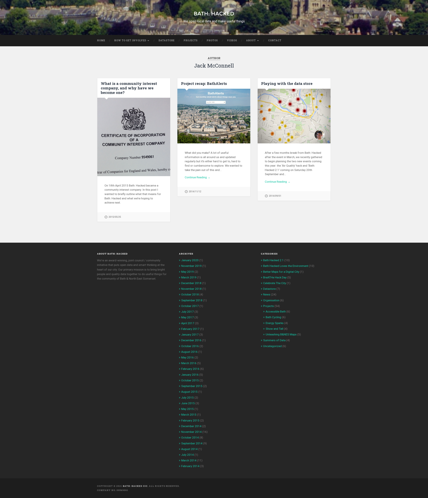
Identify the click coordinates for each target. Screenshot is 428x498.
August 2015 (189, 391)
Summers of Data (274, 340)
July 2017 (187, 311)
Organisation (271, 300)
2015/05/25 (115, 217)
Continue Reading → (197, 177)
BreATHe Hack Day (275, 277)
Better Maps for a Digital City (281, 271)
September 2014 (191, 443)
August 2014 (189, 449)
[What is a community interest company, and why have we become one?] (133, 137)
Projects (191, 40)
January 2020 (190, 260)
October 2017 (190, 306)
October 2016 (190, 346)
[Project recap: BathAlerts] (213, 116)
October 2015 (190, 380)
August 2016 (189, 351)
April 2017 (187, 323)
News (266, 294)
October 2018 (190, 294)
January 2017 (190, 334)
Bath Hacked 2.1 (273, 260)
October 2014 (190, 437)
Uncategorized (272, 346)
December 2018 (191, 283)
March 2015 (188, 414)
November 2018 (191, 288)
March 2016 (188, 363)
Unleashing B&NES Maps (281, 334)
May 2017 (187, 317)
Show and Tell (274, 328)
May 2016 (187, 357)
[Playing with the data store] (294, 116)
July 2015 (187, 397)
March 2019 (188, 277)
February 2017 (190, 329)
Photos (212, 40)
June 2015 (188, 403)
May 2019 (187, 271)
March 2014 (188, 460)
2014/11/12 (195, 191)
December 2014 (191, 426)
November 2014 (191, 431)
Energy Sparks (275, 323)
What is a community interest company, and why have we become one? (129, 88)
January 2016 (190, 374)
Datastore (166, 40)
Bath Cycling (273, 317)
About (251, 40)
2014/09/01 (275, 196)
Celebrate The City (274, 283)
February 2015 (190, 420)
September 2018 (191, 300)
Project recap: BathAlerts (204, 83)
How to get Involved (130, 40)
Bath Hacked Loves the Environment (285, 266)
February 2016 (190, 368)
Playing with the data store (286, 83)
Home (101, 40)
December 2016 (191, 340)
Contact (274, 40)
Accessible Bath (276, 311)
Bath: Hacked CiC (135, 486)
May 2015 (187, 409)
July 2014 (187, 454)
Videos (232, 40)
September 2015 (191, 386)
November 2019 (191, 266)
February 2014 (190, 466)
